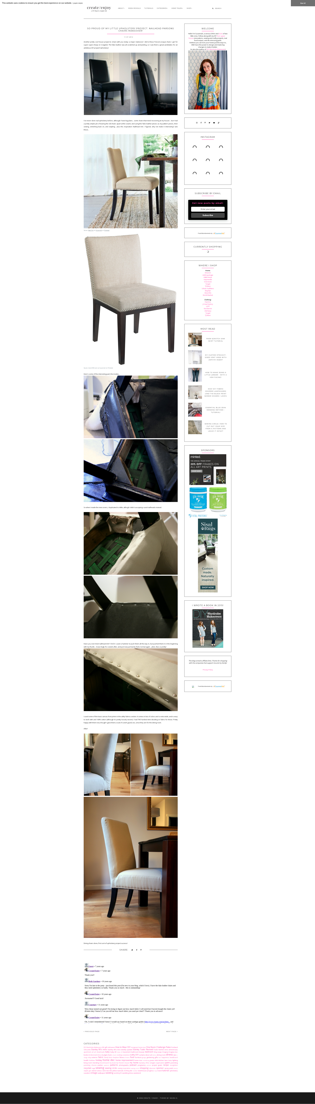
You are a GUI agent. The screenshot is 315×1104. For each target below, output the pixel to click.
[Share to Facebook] (136, 950)
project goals (157, 1065)
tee (107, 1071)
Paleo (168, 1047)
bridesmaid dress (95, 1055)
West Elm (91, 230)
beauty (141, 1052)
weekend (137, 1073)
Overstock (208, 282)
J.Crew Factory (208, 304)
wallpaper (101, 1073)
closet (114, 1055)
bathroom (135, 1052)
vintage (93, 1073)
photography (124, 1065)
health (86, 1060)
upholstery (174, 1071)
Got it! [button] (303, 3)
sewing (100, 1068)
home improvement (125, 1060)
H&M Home (208, 277)
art (93, 1052)
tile (131, 1071)
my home (134, 1062)
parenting (174, 1063)
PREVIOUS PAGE (92, 1031)
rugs (93, 1068)
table (104, 1071)
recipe (166, 1065)
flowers (127, 1057)
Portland (174, 1047)
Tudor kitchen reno (161, 1049)
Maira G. (174, 1098)
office (147, 1063)
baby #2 (113, 1052)
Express (208, 302)
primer (149, 1065)
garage (144, 1057)
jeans (152, 1060)
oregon (152, 1063)
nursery (142, 1063)
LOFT (208, 306)
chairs (110, 1055)
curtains (142, 1055)
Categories (162, 8)
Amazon (208, 273)
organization (160, 1063)
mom (220, 33)
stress (99, 1071)
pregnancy (142, 1065)
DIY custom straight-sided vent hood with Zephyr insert (216, 357)
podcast (133, 1065)
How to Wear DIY (123, 1047)
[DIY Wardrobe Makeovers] (207, 647)
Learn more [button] (78, 3)
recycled (87, 1068)
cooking (119, 1055)
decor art (148, 1055)
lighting (175, 1060)
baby (107, 1051)
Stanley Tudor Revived (143, 1049)
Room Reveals (134, 8)
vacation (87, 1073)
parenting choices (90, 1065)
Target (207, 284)
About (121, 8)
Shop (189, 8)
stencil (94, 1071)
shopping (144, 1068)
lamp (170, 1060)
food (132, 1057)
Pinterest (106, 230)
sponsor (160, 1068)
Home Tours (176, 8)
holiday (99, 1060)
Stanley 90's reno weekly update (120, 1049)
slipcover (152, 1068)
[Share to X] (132, 950)
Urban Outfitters (208, 288)
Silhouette (87, 1050)
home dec (109, 1060)
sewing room (135, 1068)
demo (154, 1055)
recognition (174, 1065)
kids (156, 1060)
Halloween (111, 1047)
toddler (135, 1071)
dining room (161, 1055)
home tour (138, 1060)
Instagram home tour (138, 1047)
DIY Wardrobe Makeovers (93, 1047)
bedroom (149, 1051)
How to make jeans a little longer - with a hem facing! (216, 375)
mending (96, 1063)
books (86, 1055)
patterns (114, 1065)
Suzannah (99, 230)
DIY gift (104, 1047)
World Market (208, 295)
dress (169, 1054)
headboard (174, 1057)
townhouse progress (146, 1071)
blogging (165, 1052)
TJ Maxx (208, 286)
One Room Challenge (155, 1047)
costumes (125, 1055)
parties (100, 1065)
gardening (150, 1057)
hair (159, 1057)
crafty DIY (134, 1054)
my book (112, 1063)
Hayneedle (208, 279)
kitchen (161, 1060)
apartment (87, 1052)
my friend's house (122, 1063)
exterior (95, 1057)
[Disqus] (131, 993)
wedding (109, 1073)
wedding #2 (118, 1073)
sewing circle (111, 1068)
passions (106, 1065)
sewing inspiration (124, 1068)
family (106, 1057)
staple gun (87, 1071)
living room (88, 1063)
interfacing (146, 1060)
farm (110, 1057)
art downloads (99, 1052)
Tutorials (148, 8)
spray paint (169, 1068)
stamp (176, 1068)
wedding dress (127, 1073)
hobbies (92, 1060)
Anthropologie (208, 275)
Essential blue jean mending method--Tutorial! (216, 410)
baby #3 (119, 1052)
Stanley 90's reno (99, 1049)
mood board (104, 1063)
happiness (165, 1057)
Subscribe (208, 215)
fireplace (116, 1057)
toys (155, 1071)
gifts (156, 1057)
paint (167, 1062)
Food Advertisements (204, 233)
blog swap (158, 1052)
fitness (122, 1057)
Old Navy (208, 311)
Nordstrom (208, 308)
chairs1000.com (92, 368)
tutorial (165, 1070)
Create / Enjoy (151, 1098)
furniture (138, 1057)
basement (127, 1052)
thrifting (126, 1071)
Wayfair (208, 291)
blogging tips (173, 1052)
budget (104, 1055)
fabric (100, 1057)
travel (160, 1071)
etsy (89, 1057)
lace (166, 1060)
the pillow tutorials (117, 1071)
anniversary (173, 1049)
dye (174, 1055)
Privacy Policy (208, 670)
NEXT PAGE (171, 1031)
